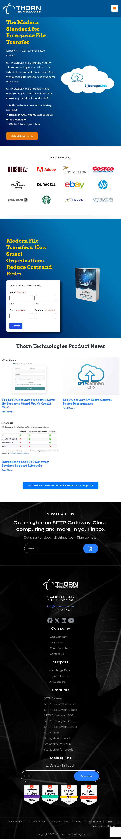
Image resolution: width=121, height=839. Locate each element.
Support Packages (60, 676)
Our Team (56, 642)
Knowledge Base (59, 670)
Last (36, 303)
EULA (79, 821)
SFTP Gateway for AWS (59, 715)
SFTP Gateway (53, 698)
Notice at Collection (104, 826)
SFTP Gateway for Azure (59, 721)
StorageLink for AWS (57, 738)
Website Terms (60, 821)
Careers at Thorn (60, 648)
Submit (16, 325)
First (11, 303)
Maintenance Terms (101, 821)
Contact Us (57, 653)
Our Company (59, 636)
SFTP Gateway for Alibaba (60, 709)
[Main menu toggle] (114, 8)
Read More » (8, 412)
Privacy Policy (14, 821)
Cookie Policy (37, 821)
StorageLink (51, 732)
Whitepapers (57, 681)
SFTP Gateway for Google (60, 726)
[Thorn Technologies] (22, 8)
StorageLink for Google (58, 749)
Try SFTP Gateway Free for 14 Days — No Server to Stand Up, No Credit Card (30, 403)
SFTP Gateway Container (60, 704)
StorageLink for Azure (58, 743)
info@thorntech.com (60, 606)
